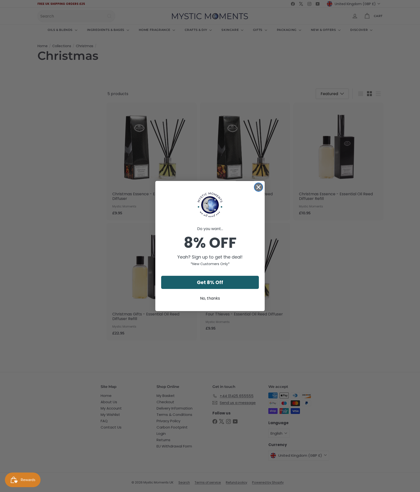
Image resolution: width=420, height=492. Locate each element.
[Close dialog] (258, 187)
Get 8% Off (210, 282)
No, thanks (210, 298)
